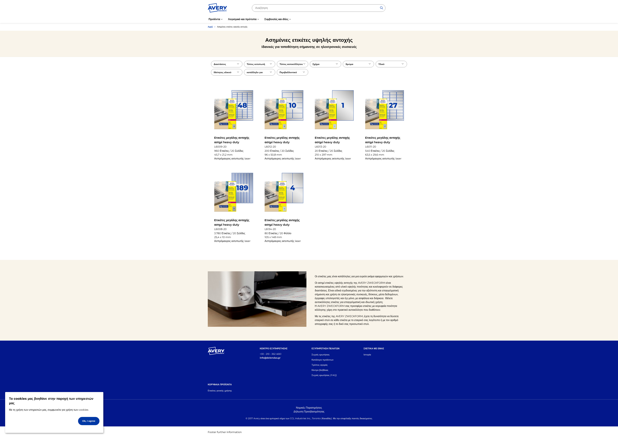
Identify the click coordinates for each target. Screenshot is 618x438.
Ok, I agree (88, 421)
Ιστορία (367, 354)
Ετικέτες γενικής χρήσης (220, 390)
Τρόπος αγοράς (320, 364)
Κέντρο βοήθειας (320, 370)
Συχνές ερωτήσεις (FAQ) (324, 375)
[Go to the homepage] (217, 8)
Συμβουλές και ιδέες (276, 19)
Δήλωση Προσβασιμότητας (309, 411)
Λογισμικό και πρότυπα (242, 19)
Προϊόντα (214, 19)
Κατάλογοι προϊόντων (322, 359)
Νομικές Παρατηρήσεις (309, 407)
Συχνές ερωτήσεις (321, 354)
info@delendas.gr (270, 357)
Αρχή (210, 27)
